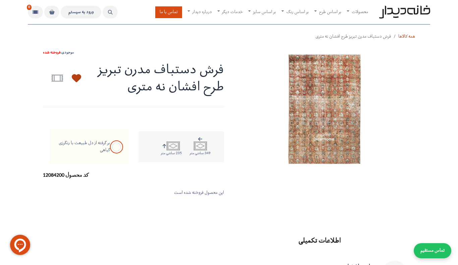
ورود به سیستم (81, 12)
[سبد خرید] (51, 12)
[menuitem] (357, 12)
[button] (110, 12)
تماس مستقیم (432, 251)
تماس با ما (169, 12)
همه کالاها (406, 37)
